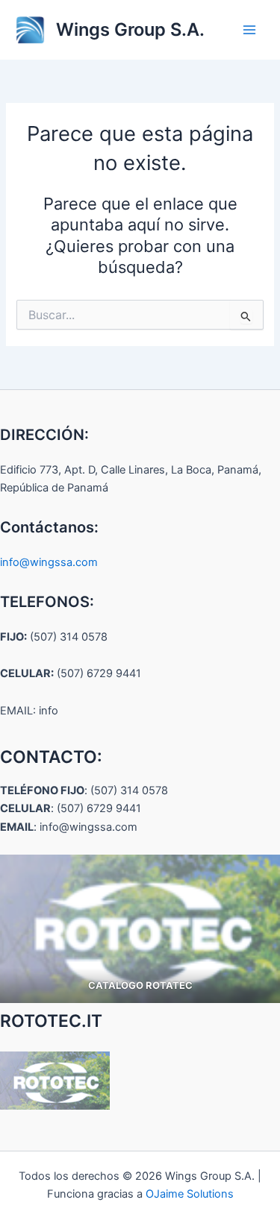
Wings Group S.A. (130, 29)
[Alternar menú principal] (249, 29)
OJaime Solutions (190, 1194)
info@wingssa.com (49, 562)
